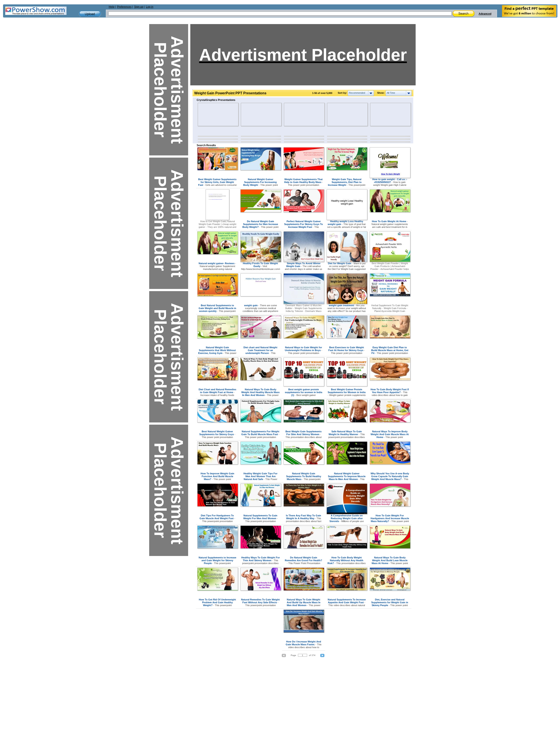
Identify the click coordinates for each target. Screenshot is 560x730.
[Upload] (90, 14)
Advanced (485, 13)
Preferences (124, 6)
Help (111, 6)
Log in (149, 6)
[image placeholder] (210, 114)
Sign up (138, 6)
